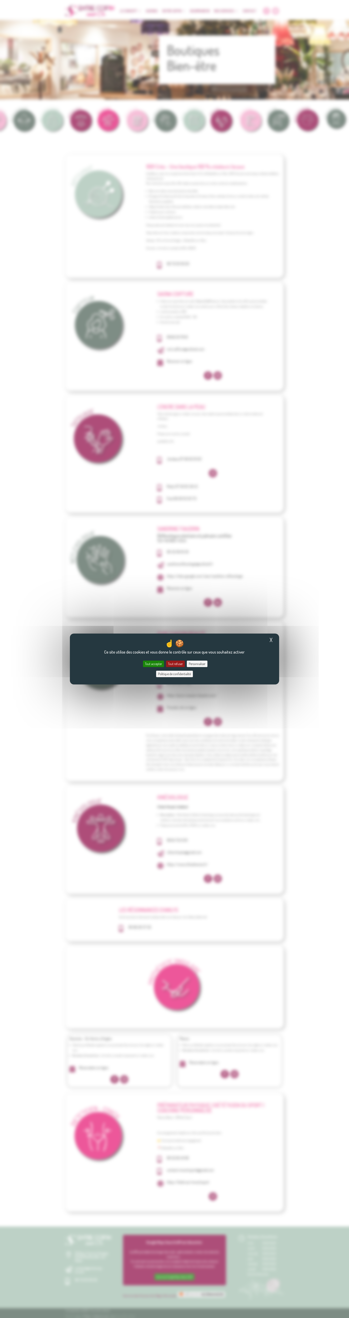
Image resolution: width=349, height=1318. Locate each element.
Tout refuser (175, 664)
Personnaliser (197, 664)
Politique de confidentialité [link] (174, 674)
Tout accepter (153, 664)
